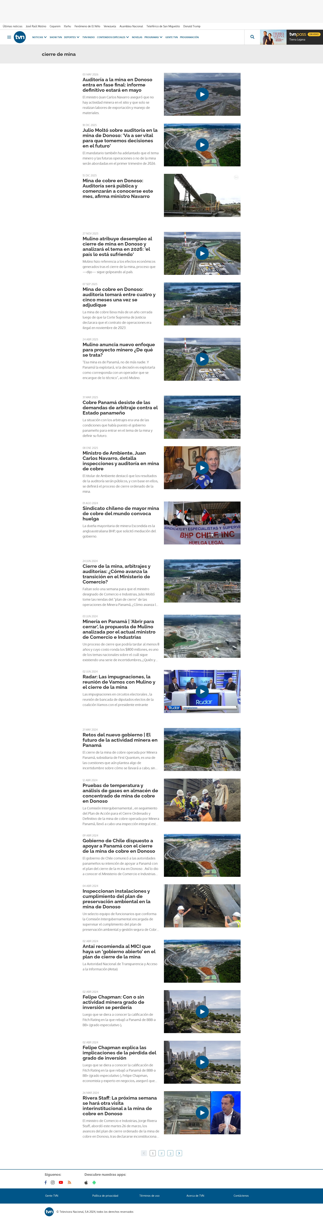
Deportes (70, 37)
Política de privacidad (105, 1195)
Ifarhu (67, 26)
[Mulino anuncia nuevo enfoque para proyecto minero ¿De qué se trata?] (202, 359)
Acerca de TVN (195, 1195)
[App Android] (95, 1182)
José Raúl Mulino (36, 26)
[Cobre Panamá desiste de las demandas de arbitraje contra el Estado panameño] (202, 417)
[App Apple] (86, 1182)
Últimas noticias (12, 26)
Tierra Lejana (297, 39)
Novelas (137, 37)
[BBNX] (49, 1211)
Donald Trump (191, 26)
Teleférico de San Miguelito (163, 26)
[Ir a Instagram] (53, 1182)
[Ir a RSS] (70, 1182)
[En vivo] (293, 33)
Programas (151, 37)
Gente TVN (171, 37)
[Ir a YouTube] (61, 1182)
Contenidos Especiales (111, 37)
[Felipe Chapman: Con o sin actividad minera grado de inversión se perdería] (202, 1011)
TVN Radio (88, 37)
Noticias (37, 37)
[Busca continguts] (252, 37)
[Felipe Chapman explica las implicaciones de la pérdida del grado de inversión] (202, 1062)
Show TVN (56, 37)
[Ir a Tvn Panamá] (20, 37)
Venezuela (110, 26)
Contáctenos (241, 1195)
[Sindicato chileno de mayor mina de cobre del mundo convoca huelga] (202, 523)
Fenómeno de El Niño (87, 26)
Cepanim (55, 26)
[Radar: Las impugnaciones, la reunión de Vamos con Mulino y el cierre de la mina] (202, 691)
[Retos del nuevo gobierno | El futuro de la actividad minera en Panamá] (202, 749)
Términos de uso (149, 1195)
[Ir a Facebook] (46, 1182)
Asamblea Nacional (131, 26)
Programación (189, 37)
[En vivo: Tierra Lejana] (273, 37)
